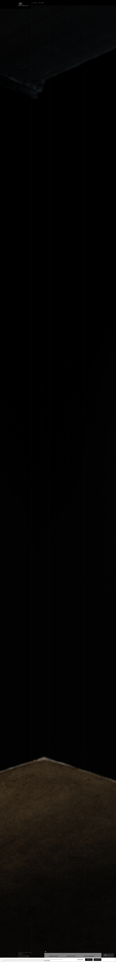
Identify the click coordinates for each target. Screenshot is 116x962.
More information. (47, 960)
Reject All (89, 959)
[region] (58, 960)
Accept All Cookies (97, 959)
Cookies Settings (80, 959)
